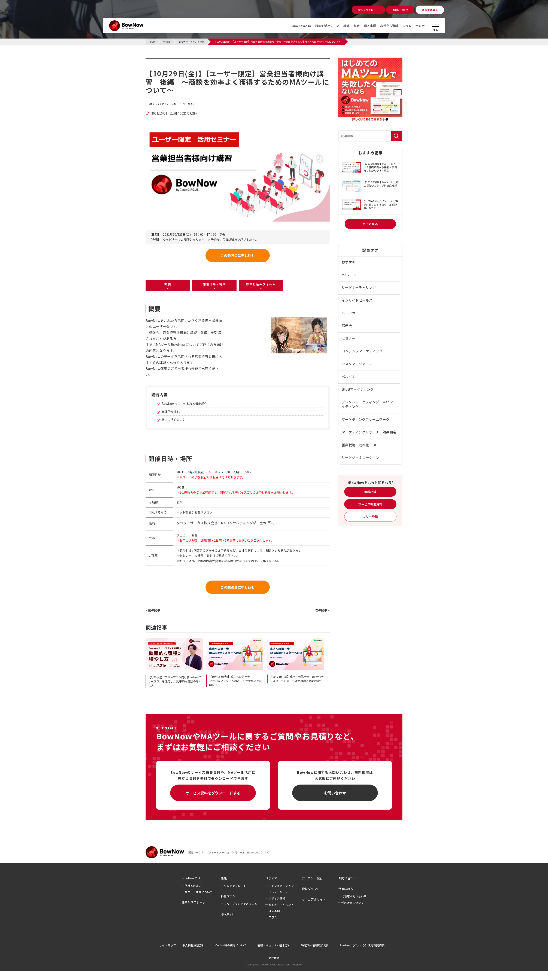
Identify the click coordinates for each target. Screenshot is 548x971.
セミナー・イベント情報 (172, 61)
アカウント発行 (312, 878)
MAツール (349, 274)
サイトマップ (167, 945)
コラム (406, 26)
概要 (167, 284)
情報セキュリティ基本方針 (273, 945)
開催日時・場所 (214, 284)
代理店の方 (345, 889)
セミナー (422, 26)
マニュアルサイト (314, 899)
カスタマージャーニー (359, 363)
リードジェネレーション (360, 457)
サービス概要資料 (370, 504)
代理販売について (352, 903)
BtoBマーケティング (358, 389)
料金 (357, 26)
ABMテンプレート (235, 886)
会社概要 (274, 957)
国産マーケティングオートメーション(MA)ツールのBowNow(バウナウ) (229, 852)
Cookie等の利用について (231, 945)
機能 (346, 26)
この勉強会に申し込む (237, 255)
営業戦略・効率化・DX (359, 444)
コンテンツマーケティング (362, 350)
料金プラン (228, 896)
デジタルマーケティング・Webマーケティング (369, 404)
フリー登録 (370, 516)
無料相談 (370, 492)
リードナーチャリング (359, 287)
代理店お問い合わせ (353, 896)
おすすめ (348, 262)
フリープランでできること (240, 904)
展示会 (347, 325)
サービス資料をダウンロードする (213, 792)
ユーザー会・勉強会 (184, 104)
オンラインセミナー (160, 104)
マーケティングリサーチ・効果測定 (369, 432)
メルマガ (348, 312)
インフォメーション (281, 886)
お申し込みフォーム (261, 284)
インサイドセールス (357, 300)
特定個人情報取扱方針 (315, 945)
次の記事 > (322, 610)
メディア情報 (277, 898)
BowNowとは (301, 26)
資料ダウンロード (314, 889)
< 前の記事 (153, 610)
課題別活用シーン (327, 26)
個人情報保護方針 (193, 945)
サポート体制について (199, 892)
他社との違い (193, 886)
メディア (271, 878)
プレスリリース (278, 892)
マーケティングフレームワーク (365, 419)
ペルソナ (348, 376)
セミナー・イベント (281, 904)
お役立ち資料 (389, 26)
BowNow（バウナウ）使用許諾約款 (362, 945)
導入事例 (370, 26)
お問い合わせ (335, 792)
